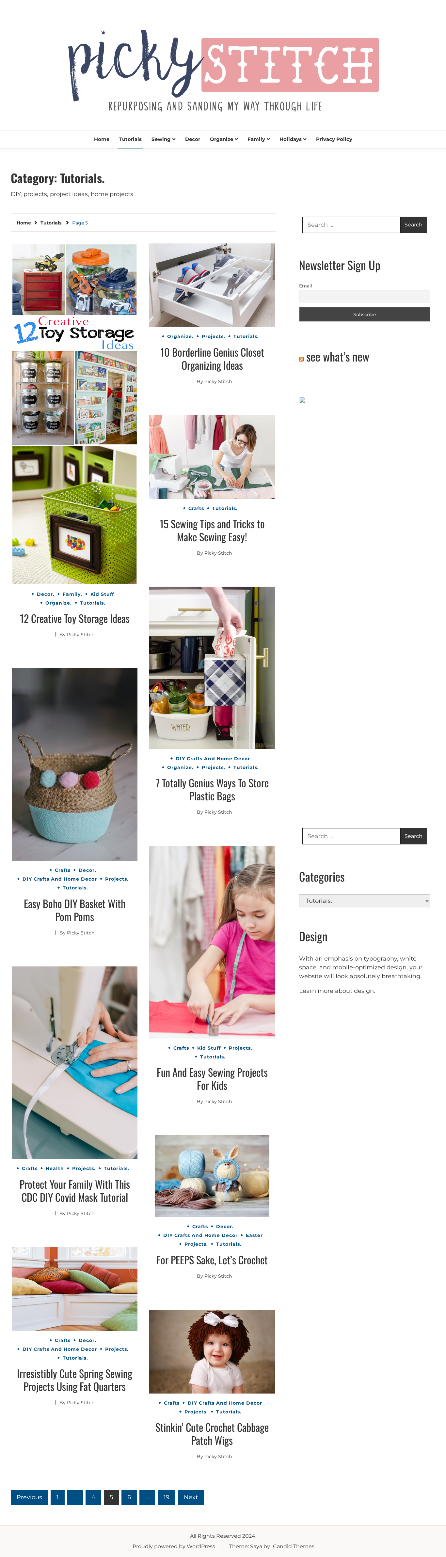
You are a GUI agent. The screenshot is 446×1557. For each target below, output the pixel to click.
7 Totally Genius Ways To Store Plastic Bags (212, 789)
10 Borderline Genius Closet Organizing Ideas (212, 358)
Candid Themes (293, 1546)
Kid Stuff (102, 594)
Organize (221, 139)
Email (305, 286)
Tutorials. (92, 603)
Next (191, 1497)
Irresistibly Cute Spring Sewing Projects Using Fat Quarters (74, 1379)
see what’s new (337, 356)
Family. (72, 594)
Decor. (46, 594)
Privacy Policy (334, 139)
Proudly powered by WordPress (174, 1546)
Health (55, 1168)
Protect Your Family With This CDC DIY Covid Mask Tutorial (75, 1190)
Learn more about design (336, 990)
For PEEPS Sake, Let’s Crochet (212, 1259)
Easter (254, 1235)
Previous (29, 1497)
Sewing (161, 139)
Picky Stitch (80, 635)
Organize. (58, 603)
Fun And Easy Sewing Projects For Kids (212, 1078)
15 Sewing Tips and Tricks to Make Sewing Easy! (212, 530)
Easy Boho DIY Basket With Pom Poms (74, 910)
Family (256, 139)
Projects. (213, 336)
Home (101, 139)
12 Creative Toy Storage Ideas (75, 618)
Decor (192, 139)
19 (166, 1497)
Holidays (290, 139)
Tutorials (130, 139)
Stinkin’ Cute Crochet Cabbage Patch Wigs (212, 1433)
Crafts (196, 508)
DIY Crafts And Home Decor (213, 758)
